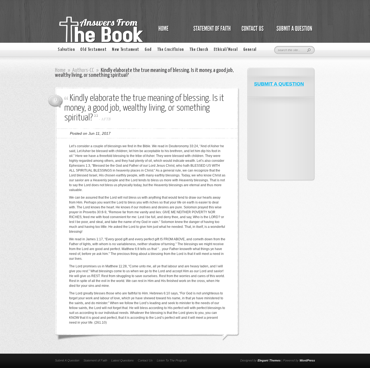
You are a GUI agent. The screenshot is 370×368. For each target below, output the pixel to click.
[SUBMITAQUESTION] (293, 31)
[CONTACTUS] (252, 31)
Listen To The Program (172, 360)
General (250, 49)
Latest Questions (122, 360)
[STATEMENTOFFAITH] (210, 31)
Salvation (66, 49)
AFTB (106, 118)
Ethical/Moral (226, 49)
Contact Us (145, 360)
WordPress (307, 360)
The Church (198, 49)
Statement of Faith (95, 360)
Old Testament (93, 49)
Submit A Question (67, 360)
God (148, 49)
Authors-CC (83, 70)
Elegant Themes (269, 360)
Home (60, 70)
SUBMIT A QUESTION (279, 84)
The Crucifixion (170, 49)
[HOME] (169, 31)
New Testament (125, 49)
